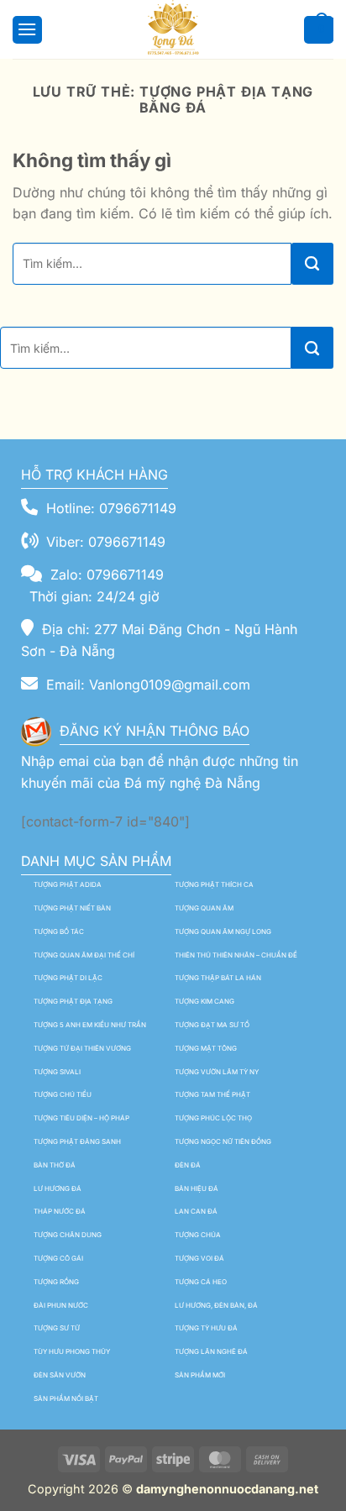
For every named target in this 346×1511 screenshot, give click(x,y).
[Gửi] (312, 264)
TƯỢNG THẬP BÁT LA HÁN (218, 977)
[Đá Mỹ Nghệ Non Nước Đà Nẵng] (173, 29)
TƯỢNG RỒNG (56, 1282)
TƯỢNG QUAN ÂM (204, 908)
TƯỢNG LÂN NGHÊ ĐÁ (211, 1351)
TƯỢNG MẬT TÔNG (206, 1048)
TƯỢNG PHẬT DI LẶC (68, 977)
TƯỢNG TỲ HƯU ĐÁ (206, 1328)
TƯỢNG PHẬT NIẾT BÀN (72, 908)
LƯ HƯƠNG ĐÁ (57, 1188)
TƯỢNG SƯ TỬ (57, 1328)
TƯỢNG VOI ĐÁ (199, 1258)
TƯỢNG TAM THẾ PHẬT (212, 1094)
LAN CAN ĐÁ (196, 1211)
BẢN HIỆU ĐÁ (196, 1188)
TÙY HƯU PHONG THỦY (72, 1351)
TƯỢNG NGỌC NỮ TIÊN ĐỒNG (223, 1141)
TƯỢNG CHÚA (198, 1234)
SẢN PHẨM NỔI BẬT (66, 1398)
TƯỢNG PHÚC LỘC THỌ (213, 1118)
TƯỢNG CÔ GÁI (58, 1258)
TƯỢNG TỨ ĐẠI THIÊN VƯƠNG (82, 1048)
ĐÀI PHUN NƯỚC (61, 1305)
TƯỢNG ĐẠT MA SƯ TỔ (212, 1024)
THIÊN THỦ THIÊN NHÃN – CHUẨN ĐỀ (236, 955)
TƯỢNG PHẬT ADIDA (68, 884)
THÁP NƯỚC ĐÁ (60, 1211)
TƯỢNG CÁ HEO (201, 1282)
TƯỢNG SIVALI (57, 1072)
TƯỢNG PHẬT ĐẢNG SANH (77, 1141)
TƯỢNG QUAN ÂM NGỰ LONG (223, 931)
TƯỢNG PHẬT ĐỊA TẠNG (73, 1001)
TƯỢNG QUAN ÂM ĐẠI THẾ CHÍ (84, 955)
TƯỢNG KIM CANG (204, 1001)
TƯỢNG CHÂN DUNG (68, 1234)
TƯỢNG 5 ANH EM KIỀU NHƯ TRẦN (90, 1024)
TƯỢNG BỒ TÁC (59, 931)
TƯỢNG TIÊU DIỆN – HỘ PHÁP (81, 1118)
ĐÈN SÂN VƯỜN (60, 1375)
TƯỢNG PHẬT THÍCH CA (214, 884)
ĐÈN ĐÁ (188, 1165)
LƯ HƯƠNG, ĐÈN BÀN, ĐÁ (216, 1305)
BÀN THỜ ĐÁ (55, 1165)
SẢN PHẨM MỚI (200, 1375)
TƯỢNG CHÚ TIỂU (63, 1094)
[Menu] (25, 29)
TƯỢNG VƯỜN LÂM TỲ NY (217, 1072)
